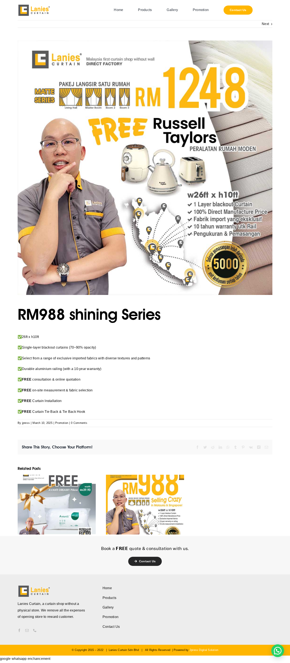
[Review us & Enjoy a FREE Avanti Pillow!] (57, 504)
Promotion (61, 422)
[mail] (27, 630)
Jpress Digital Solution (204, 650)
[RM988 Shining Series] (145, 504)
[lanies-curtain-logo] (34, 5)
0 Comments (79, 422)
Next (265, 24)
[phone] (35, 630)
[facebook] (19, 630)
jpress (26, 422)
